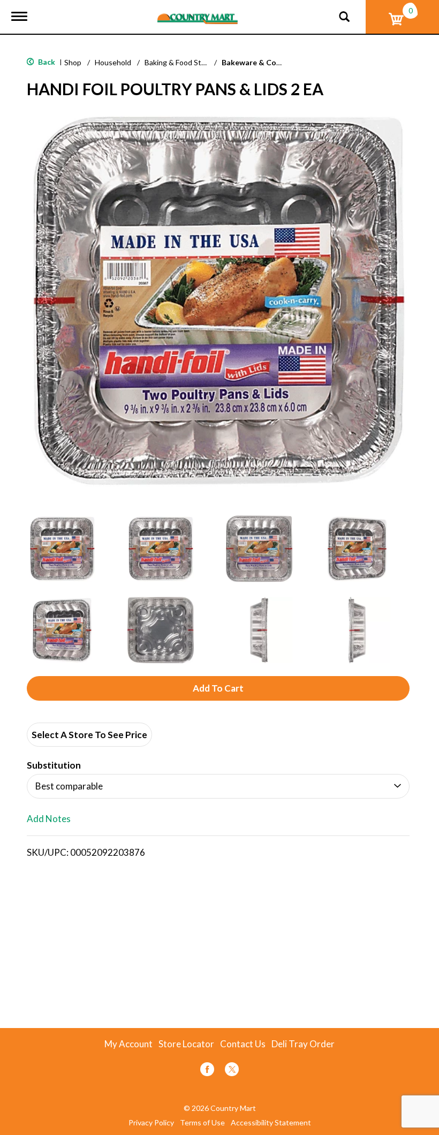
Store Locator (186, 1044)
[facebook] (207, 1071)
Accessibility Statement (271, 1122)
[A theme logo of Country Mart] (197, 12)
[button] (62, 548)
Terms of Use (202, 1122)
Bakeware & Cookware (262, 62)
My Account (128, 1044)
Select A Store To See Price (89, 734)
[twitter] (232, 1071)
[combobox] (218, 786)
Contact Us (243, 1044)
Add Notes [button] (49, 819)
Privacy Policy (151, 1122)
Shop (72, 62)
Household (113, 62)
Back (45, 61)
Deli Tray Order (303, 1044)
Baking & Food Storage (183, 62)
